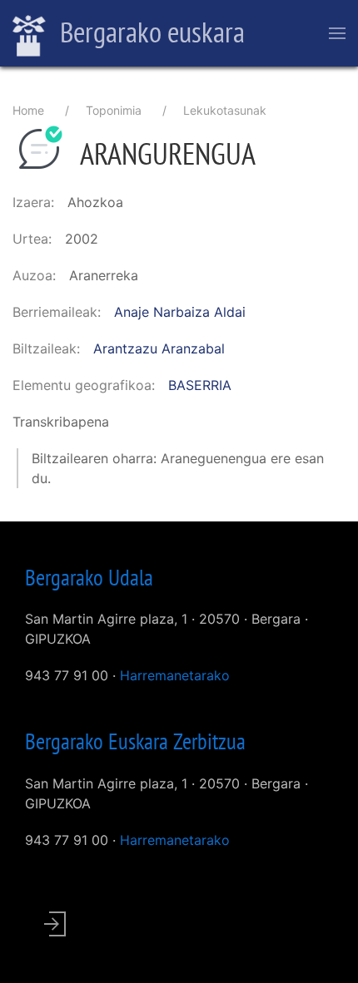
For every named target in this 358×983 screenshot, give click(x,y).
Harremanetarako (175, 675)
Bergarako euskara (149, 31)
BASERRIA (199, 385)
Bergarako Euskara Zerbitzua (135, 741)
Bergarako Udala (89, 577)
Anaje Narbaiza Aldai (180, 312)
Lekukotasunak (224, 110)
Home (28, 110)
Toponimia (114, 110)
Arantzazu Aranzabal (159, 348)
